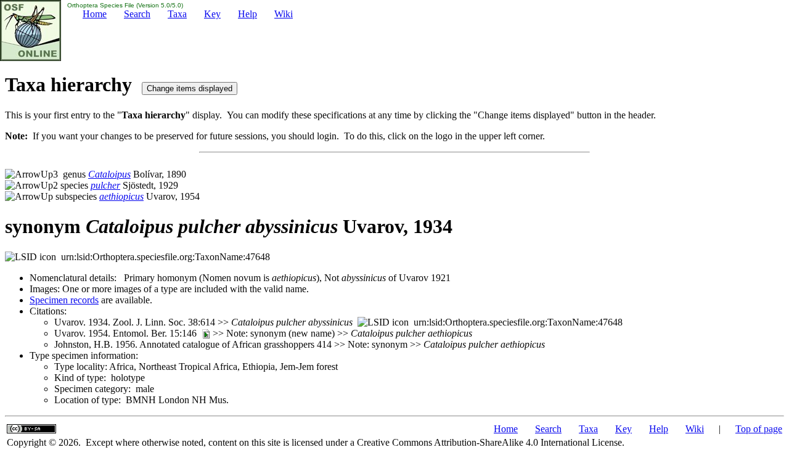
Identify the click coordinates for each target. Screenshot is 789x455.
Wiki (283, 14)
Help (247, 14)
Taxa (177, 14)
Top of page (758, 429)
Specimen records (64, 300)
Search (137, 14)
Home (95, 14)
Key (212, 14)
